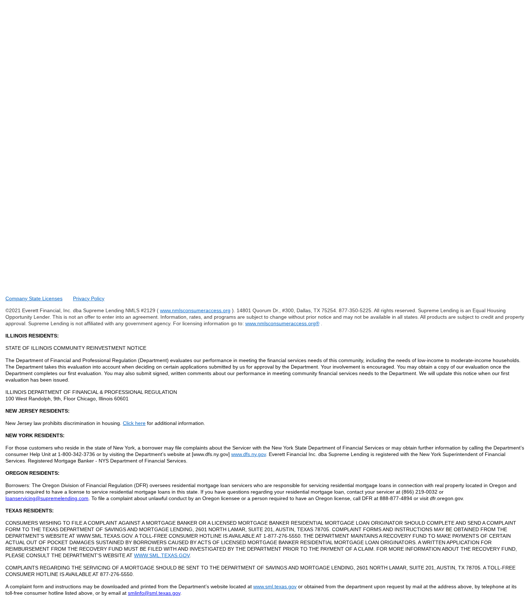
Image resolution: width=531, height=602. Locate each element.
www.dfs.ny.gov (248, 454)
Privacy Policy (88, 298)
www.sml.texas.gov (275, 586)
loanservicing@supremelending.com (46, 498)
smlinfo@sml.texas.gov (154, 593)
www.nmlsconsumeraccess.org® (282, 323)
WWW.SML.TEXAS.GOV (162, 555)
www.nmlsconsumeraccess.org (195, 310)
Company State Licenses (33, 298)
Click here (134, 423)
